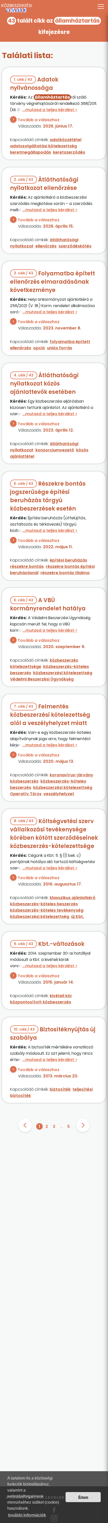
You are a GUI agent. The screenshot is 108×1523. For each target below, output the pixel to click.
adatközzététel (65, 140)
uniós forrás (59, 348)
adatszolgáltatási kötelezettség (43, 146)
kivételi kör (61, 996)
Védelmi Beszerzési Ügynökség (42, 679)
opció (39, 348)
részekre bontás (27, 566)
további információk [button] (27, 1515)
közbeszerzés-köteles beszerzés (44, 904)
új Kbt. (77, 916)
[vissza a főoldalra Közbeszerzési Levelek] (54, 8)
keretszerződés (69, 152)
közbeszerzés (24, 781)
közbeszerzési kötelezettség (62, 673)
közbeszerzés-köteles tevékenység (46, 910)
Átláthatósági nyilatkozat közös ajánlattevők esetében (44, 383)
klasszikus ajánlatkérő (72, 898)
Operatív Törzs (25, 794)
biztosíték (60, 1089)
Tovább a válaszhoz (39, 120)
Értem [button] (83, 1497)
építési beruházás (68, 560)
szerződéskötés (75, 246)
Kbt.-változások (49, 944)
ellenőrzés (46, 246)
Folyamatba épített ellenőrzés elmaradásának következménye (52, 282)
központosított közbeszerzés (40, 1002)
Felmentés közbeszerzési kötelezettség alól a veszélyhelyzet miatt (50, 715)
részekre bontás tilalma (64, 573)
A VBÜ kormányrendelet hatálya (48, 604)
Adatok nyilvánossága (34, 84)
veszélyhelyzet (58, 794)
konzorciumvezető (54, 450)
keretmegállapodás (30, 152)
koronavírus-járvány (71, 775)
